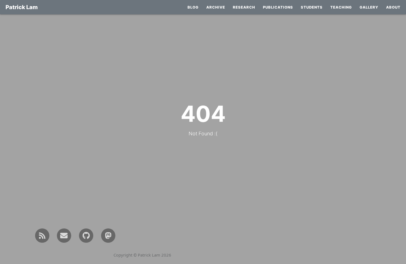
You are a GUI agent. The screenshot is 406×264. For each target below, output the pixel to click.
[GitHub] (86, 235)
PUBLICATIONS (278, 7)
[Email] (64, 235)
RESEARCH (244, 7)
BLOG (193, 7)
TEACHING (341, 7)
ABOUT (393, 7)
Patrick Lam (22, 7)
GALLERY (369, 7)
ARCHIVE (215, 7)
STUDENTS (312, 7)
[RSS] (42, 235)
